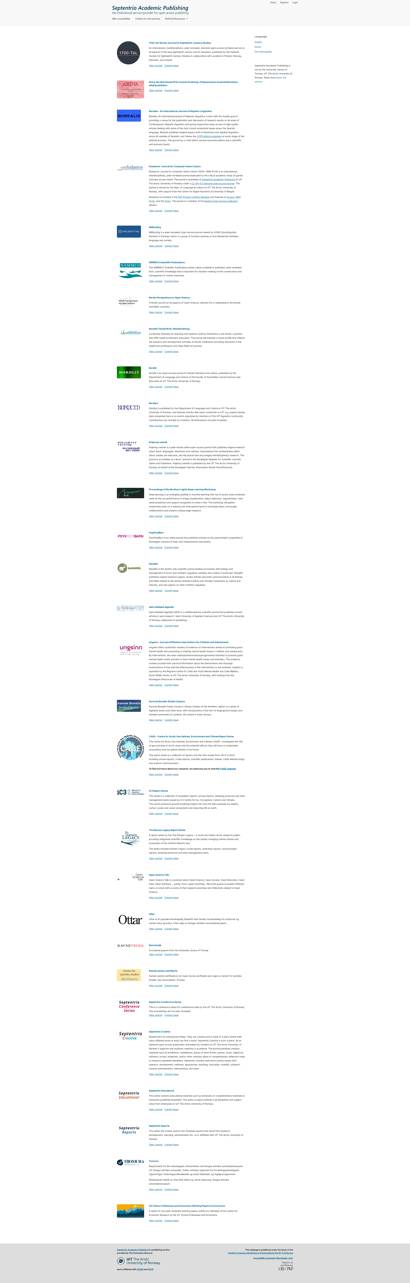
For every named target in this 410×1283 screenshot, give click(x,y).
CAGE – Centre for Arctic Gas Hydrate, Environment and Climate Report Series (191, 736)
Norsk (258, 46)
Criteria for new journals (147, 18)
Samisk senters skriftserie (163, 970)
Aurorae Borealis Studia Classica (167, 701)
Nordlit (152, 368)
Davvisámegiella (263, 51)
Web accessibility (121, 18)
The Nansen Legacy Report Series (167, 830)
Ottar (152, 914)
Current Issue (171, 65)
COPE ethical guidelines (209, 136)
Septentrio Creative (159, 1031)
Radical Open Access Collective (221, 201)
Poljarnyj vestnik (158, 442)
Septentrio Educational (161, 1090)
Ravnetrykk (155, 945)
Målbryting (155, 227)
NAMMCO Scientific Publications (167, 262)
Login (295, 2)
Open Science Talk (159, 874)
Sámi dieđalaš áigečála (161, 607)
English (258, 42)
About (273, 2)
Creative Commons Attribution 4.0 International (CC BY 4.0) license (260, 1253)
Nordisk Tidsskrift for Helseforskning (169, 328)
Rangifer (153, 563)
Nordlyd (153, 403)
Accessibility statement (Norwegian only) (273, 1258)
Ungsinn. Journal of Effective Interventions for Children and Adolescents (189, 642)
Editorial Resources (175, 18)
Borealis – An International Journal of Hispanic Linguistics (180, 111)
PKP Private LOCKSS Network (193, 197)
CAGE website (228, 768)
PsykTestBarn (156, 532)
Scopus (230, 197)
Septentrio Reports (159, 1125)
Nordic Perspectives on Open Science (169, 297)
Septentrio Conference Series (165, 1002)
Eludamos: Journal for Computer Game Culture (175, 166)
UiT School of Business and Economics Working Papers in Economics (187, 1205)
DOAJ (168, 201)
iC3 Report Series (158, 790)
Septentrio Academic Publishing (218, 179)
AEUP (151, 1269)
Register (284, 2)
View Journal (155, 65)
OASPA (140, 1269)
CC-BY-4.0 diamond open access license (213, 183)
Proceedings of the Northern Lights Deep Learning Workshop (182, 489)
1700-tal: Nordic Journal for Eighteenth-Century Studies (180, 42)
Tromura (153, 1161)
